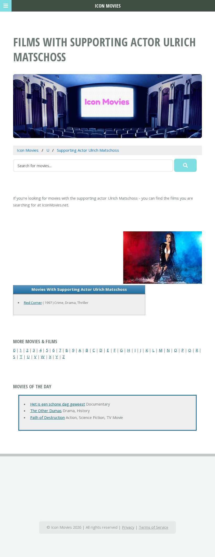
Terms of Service (153, 527)
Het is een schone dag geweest (57, 404)
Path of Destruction (47, 417)
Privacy (128, 527)
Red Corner (33, 302)
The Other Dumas (46, 410)
